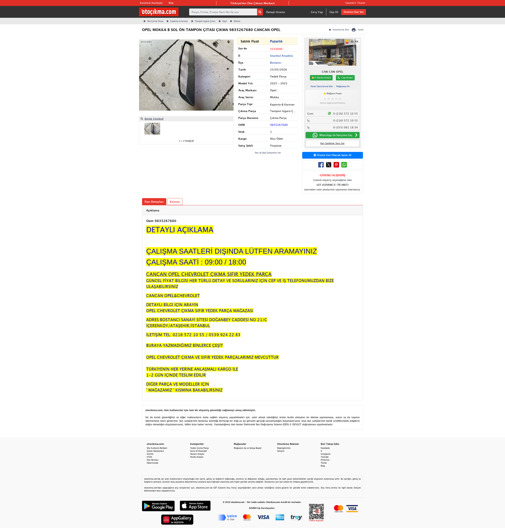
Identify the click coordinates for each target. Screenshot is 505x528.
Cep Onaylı (347, 77)
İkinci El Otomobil (198, 451)
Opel (224, 21)
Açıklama (152, 210)
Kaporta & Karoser (179, 21)
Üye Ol (333, 12)
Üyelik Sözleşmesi (155, 451)
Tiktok (324, 463)
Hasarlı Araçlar (197, 454)
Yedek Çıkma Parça (199, 448)
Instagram (325, 454)
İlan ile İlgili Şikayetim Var (268, 152)
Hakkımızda (152, 463)
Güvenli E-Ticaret (355, 2)
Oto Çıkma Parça (155, 21)
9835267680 (279, 124)
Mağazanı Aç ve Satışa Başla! (248, 448)
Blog (171, 2)
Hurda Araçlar (196, 457)
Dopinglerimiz (284, 448)
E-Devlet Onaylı (322, 77)
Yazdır (361, 29)
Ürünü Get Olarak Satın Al (333, 155)
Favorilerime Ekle (341, 29)
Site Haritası (152, 460)
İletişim (280, 451)
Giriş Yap (317, 12)
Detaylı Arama (275, 12)
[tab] (252, 210)
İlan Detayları (154, 201)
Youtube (325, 457)
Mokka (237, 21)
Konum (175, 201)
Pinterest (325, 460)
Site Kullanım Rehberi (157, 448)
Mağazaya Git (343, 86)
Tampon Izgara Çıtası (205, 21)
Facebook (325, 448)
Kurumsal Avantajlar (151, 2)
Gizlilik (150, 454)
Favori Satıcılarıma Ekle (322, 86)
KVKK (149, 457)
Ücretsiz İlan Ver (354, 11)
